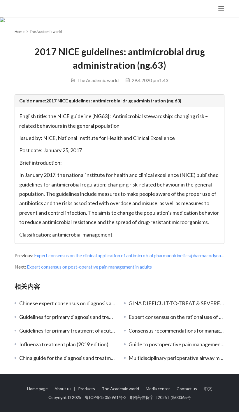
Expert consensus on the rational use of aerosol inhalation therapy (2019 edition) (176, 316)
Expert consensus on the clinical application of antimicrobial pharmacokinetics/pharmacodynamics (132, 255)
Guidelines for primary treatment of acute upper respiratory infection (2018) (67, 330)
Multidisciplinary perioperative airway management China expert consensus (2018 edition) (176, 357)
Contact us (187, 388)
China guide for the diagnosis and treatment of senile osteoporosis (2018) (67, 357)
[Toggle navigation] (221, 8)
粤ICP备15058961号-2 (105, 397)
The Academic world (98, 80)
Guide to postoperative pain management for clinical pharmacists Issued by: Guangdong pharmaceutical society (176, 344)
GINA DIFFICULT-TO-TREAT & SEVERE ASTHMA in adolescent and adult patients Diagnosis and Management (176, 303)
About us (63, 388)
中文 (208, 388)
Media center (158, 388)
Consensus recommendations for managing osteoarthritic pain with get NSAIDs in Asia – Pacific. (176, 330)
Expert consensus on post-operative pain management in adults (89, 266)
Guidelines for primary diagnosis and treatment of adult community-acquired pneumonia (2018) (67, 316)
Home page (37, 388)
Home (19, 31)
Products (86, 388)
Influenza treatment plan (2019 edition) (63, 344)
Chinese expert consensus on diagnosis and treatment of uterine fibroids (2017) (67, 303)
